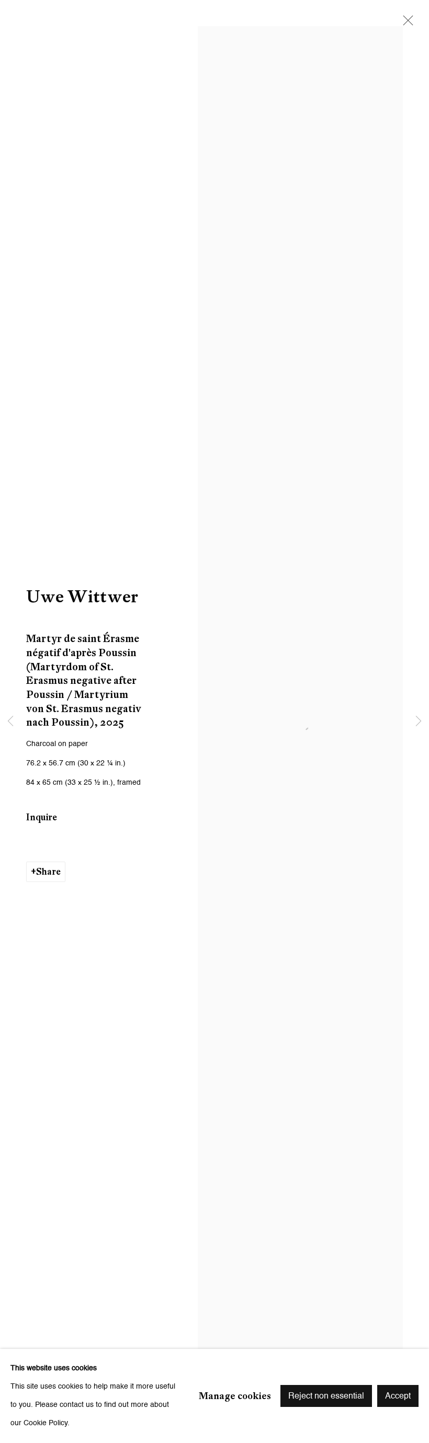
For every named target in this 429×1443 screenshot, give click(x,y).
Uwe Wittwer (82, 596)
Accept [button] (398, 1396)
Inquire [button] (41, 817)
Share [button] (48, 871)
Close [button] (405, 23)
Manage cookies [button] (235, 1395)
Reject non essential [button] (326, 1396)
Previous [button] (10, 721)
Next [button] (418, 721)
